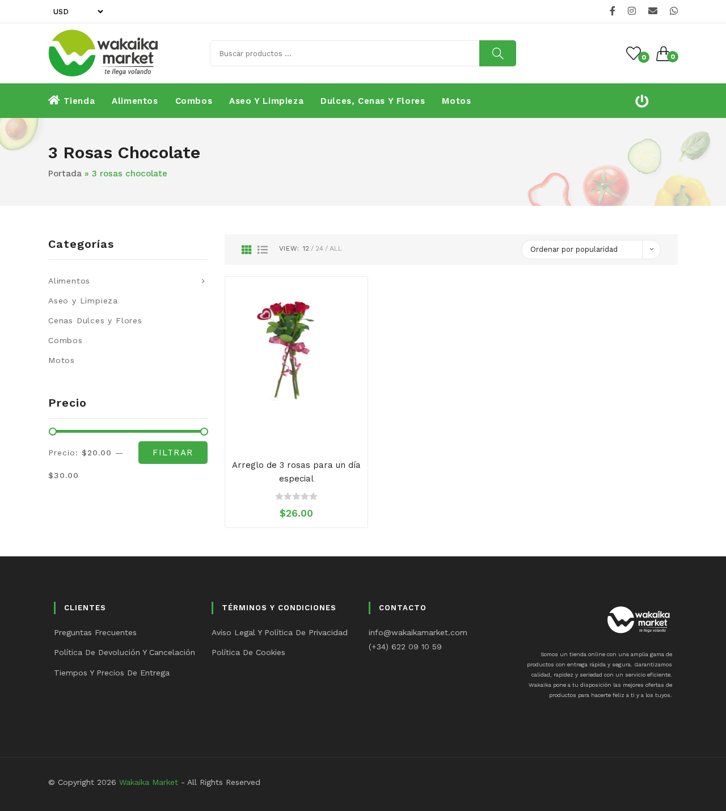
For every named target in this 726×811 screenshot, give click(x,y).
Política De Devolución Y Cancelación (124, 652)
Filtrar (173, 452)
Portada (65, 173)
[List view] (263, 249)
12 (306, 248)
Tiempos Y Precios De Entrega (112, 672)
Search (497, 53)
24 (319, 248)
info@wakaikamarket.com (418, 632)
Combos (65, 340)
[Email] (653, 11)
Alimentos (69, 280)
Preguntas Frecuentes (95, 632)
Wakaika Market (148, 782)
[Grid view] (247, 249)
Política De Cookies (248, 652)
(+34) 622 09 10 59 (405, 646)
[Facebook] (612, 11)
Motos (61, 360)
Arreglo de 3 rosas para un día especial (296, 472)
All (336, 248)
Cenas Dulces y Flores (95, 320)
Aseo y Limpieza (83, 300)
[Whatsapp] (672, 11)
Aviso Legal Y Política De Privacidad (280, 632)
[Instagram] (631, 11)
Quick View (307, 434)
